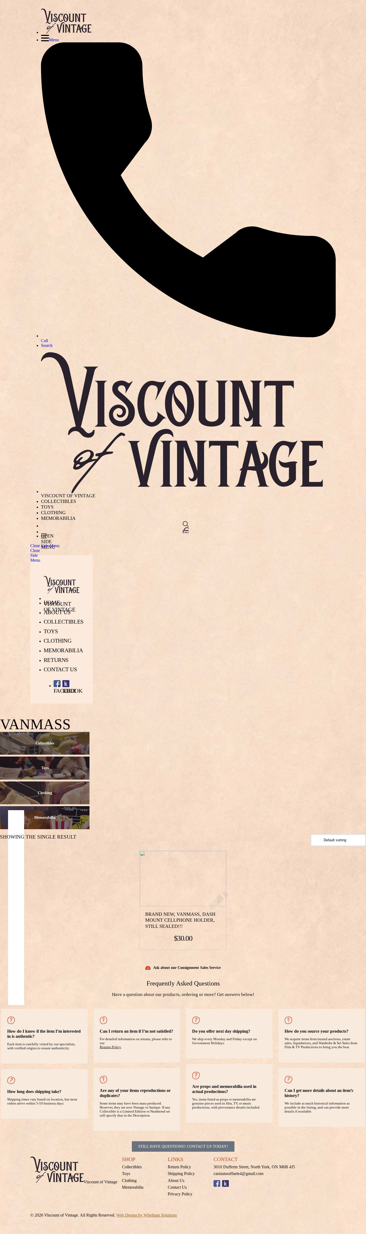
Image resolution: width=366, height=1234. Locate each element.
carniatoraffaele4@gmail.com (238, 1173)
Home (52, 602)
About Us (57, 612)
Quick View (200, 878)
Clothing (53, 512)
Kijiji (225, 1183)
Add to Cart (172, 878)
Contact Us (60, 669)
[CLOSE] (185, 524)
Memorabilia (58, 518)
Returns (56, 660)
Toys (47, 507)
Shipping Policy (181, 1173)
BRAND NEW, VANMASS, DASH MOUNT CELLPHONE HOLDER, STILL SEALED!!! (180, 920)
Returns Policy (110, 1047)
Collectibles (58, 501)
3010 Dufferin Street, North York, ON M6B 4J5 (254, 1167)
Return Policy (179, 1167)
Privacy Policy (180, 1194)
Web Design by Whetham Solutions (146, 1215)
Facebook (217, 1183)
